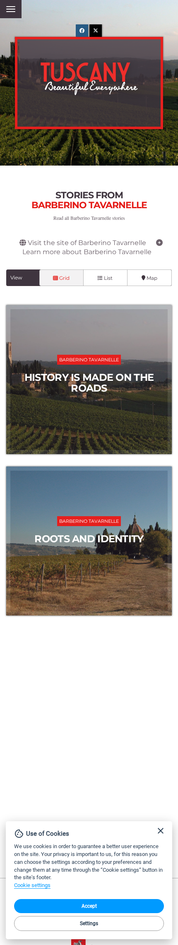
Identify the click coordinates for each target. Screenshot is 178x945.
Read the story (89, 379)
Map (151, 278)
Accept (89, 906)
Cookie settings (32, 885)
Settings (89, 923)
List (108, 278)
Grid (64, 278)
